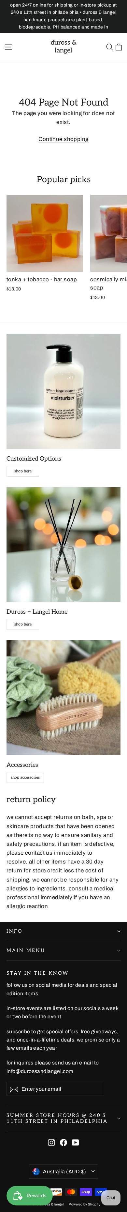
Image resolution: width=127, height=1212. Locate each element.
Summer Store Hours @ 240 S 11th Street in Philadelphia (57, 1118)
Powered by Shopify (84, 1204)
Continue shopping (63, 139)
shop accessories (25, 777)
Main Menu (26, 950)
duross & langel (64, 46)
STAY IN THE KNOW (38, 973)
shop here (23, 471)
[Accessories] (63, 697)
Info (14, 931)
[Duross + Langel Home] (63, 544)
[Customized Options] (63, 391)
